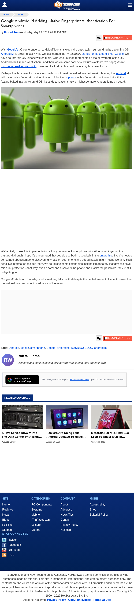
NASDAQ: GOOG (82, 347)
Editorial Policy (99, 514)
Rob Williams (28, 356)
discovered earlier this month (18, 66)
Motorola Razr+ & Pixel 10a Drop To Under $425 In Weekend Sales (110, 435)
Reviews (7, 509)
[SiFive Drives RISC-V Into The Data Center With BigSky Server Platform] (22, 417)
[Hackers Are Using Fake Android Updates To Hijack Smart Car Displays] (67, 417)
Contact (65, 519)
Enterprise (63, 347)
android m (100, 347)
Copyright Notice (79, 599)
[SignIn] (7, 4)
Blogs (5, 519)
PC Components (41, 504)
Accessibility (97, 504)
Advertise (66, 509)
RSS (11, 554)
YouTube (14, 549)
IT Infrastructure (41, 519)
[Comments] (99, 38)
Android (121, 73)
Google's (12, 49)
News (20, 15)
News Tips (67, 514)
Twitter (13, 539)
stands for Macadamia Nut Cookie (103, 53)
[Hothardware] (67, 5)
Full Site (7, 524)
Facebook (15, 544)
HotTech (66, 529)
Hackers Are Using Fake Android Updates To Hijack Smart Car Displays (64, 435)
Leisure (36, 524)
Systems (36, 509)
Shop (93, 509)
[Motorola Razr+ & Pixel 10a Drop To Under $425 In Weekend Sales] (111, 417)
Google (50, 347)
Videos (35, 529)
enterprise (106, 255)
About (64, 504)
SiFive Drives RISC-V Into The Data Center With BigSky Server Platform (22, 435)
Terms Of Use (102, 599)
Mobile (25, 347)
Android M (7, 53)
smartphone (37, 347)
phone (72, 77)
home (6, 15)
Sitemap (7, 529)
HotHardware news (79, 379)
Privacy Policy (69, 524)
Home (6, 504)
